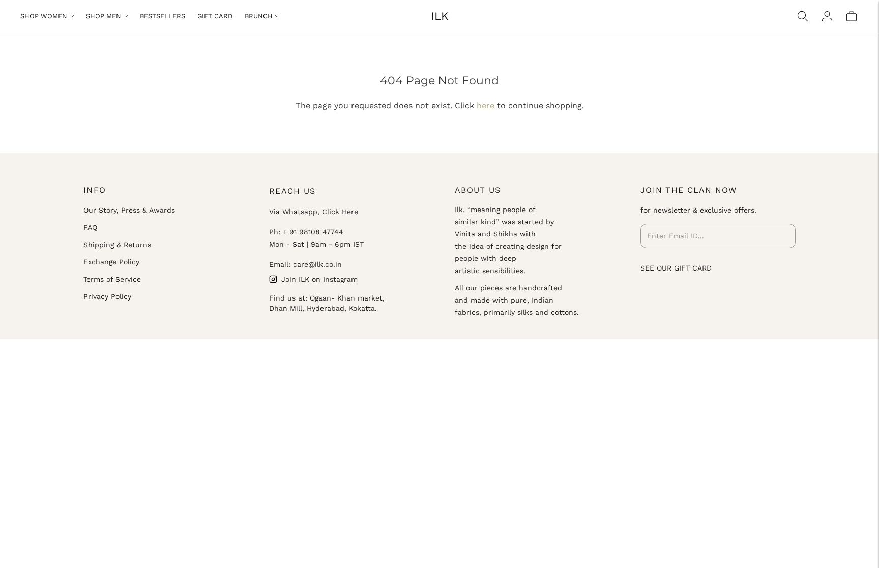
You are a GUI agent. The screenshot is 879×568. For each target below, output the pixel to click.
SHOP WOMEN (43, 16)
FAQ (90, 227)
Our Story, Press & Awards (129, 210)
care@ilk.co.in (317, 264)
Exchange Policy (111, 262)
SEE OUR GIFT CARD (676, 268)
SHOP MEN (103, 16)
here (485, 105)
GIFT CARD (214, 16)
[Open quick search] (803, 16)
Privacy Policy (107, 296)
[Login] (827, 16)
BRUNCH (259, 16)
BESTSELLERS (162, 16)
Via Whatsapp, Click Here (313, 211)
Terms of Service (112, 279)
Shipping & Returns (117, 245)
